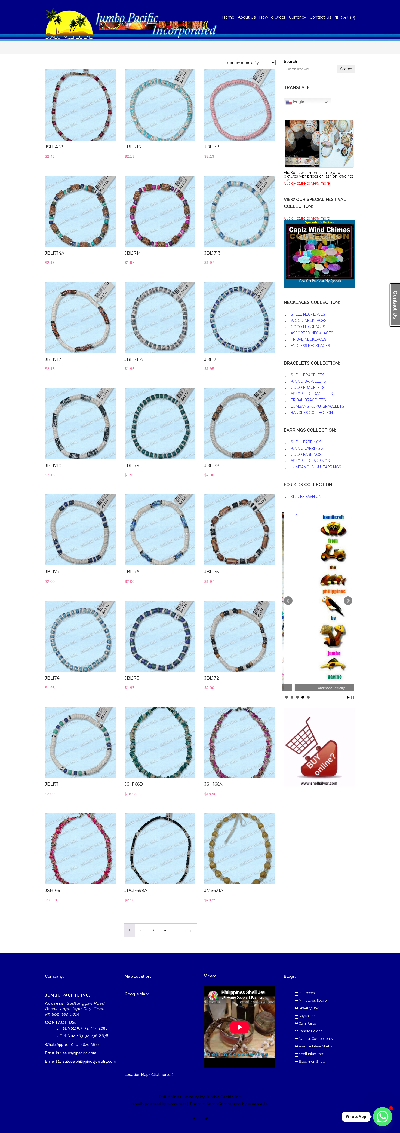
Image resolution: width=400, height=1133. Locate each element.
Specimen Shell (312, 1061)
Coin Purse (307, 1023)
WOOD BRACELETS (308, 381)
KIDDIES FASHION (306, 496)
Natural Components (316, 1039)
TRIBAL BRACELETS (308, 400)
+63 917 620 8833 (84, 1045)
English (300, 101)
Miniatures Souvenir (315, 1000)
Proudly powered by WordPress (158, 1104)
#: (66, 1045)
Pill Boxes (307, 993)
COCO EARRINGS (306, 454)
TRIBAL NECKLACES (308, 339)
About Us (247, 17)
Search (290, 61)
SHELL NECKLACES (308, 314)
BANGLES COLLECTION (312, 412)
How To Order (272, 17)
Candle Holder (310, 1031)
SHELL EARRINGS (306, 442)
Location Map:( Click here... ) (149, 1075)
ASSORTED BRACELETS (312, 394)
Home (228, 17)
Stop (352, 697)
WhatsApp (54, 1045)
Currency (297, 17)
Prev (288, 600)
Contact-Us (320, 17)
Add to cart (92, 107)
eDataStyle (258, 1104)
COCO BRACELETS (307, 387)
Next (348, 600)
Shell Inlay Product (314, 1054)
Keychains (307, 1016)
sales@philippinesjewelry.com (89, 1061)
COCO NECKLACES (308, 327)
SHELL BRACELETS (307, 375)
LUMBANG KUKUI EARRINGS (316, 467)
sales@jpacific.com (79, 1053)
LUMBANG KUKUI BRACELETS (317, 406)
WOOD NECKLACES (308, 320)
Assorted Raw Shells (315, 1046)
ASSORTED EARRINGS (310, 461)
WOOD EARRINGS (307, 448)
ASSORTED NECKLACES (312, 333)
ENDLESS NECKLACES (310, 345)
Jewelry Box (309, 1008)
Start (348, 697)
